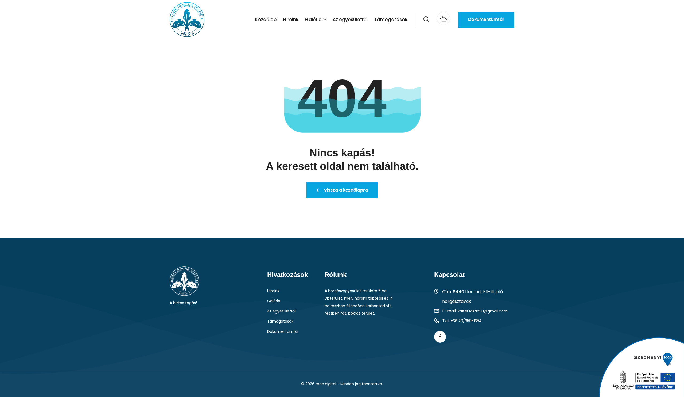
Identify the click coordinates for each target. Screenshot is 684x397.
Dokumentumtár (486, 19)
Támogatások (390, 19)
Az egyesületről (350, 19)
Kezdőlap (266, 19)
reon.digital (326, 384)
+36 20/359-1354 (466, 320)
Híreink (290, 19)
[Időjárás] (443, 18)
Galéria (313, 19)
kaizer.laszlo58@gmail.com (483, 311)
